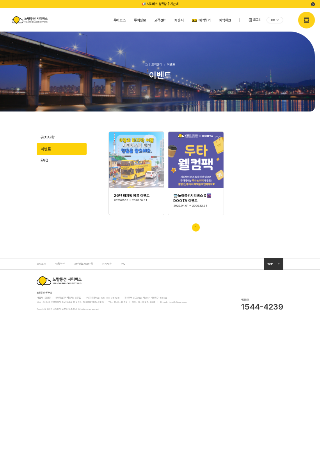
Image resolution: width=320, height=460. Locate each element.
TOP (270, 264)
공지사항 (48, 137)
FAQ (44, 160)
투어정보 (140, 20)
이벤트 (46, 149)
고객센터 (160, 20)
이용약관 (60, 263)
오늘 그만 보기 (313, 4)
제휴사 (178, 20)
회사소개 (41, 263)
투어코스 (120, 20)
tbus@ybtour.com (178, 302)
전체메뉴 (306, 20)
